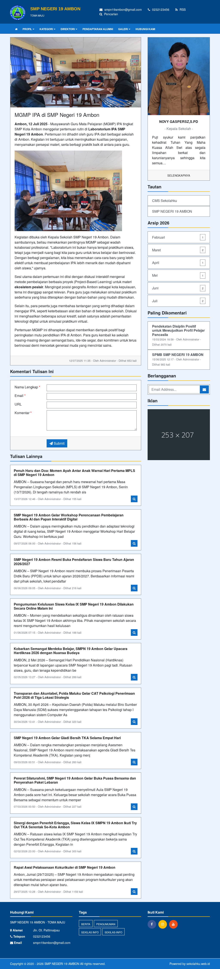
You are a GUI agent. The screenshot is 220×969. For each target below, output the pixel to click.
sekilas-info (113, 932)
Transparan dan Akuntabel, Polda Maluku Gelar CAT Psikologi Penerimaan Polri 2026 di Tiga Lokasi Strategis (74, 695)
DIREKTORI (68, 29)
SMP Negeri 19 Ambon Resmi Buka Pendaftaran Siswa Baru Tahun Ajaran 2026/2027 (74, 561)
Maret (177, 249)
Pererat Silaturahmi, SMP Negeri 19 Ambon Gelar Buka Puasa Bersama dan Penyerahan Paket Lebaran (75, 780)
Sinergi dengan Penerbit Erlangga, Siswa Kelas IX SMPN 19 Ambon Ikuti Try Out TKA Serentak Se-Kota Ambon (75, 824)
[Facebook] (153, 924)
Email (20, 395)
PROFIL (27, 29)
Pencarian (110, 14)
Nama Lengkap (27, 387)
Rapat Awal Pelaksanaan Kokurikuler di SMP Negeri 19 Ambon (64, 867)
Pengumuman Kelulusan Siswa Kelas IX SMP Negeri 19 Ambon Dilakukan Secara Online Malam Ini (74, 606)
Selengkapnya (178, 175)
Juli (177, 300)
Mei (177, 275)
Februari (177, 237)
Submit (58, 443)
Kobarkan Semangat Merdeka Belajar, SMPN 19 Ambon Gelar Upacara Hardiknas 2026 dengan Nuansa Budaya (70, 650)
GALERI (123, 29)
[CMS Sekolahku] (179, 435)
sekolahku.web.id (198, 963)
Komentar (23, 412)
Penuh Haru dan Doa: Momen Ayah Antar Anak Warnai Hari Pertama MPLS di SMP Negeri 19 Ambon (74, 472)
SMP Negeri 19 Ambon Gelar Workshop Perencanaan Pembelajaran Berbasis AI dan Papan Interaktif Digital (69, 517)
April (177, 262)
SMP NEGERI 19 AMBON (172, 211)
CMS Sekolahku (164, 200)
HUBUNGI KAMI (145, 29)
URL (18, 404)
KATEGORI (46, 29)
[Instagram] (163, 924)
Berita (85, 924)
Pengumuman (105, 924)
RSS (182, 9)
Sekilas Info (90, 932)
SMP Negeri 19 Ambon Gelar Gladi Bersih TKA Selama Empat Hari (67, 737)
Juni (177, 287)
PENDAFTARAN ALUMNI (97, 29)
